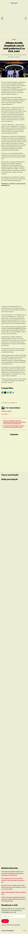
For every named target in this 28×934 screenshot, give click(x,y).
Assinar (5, 921)
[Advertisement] (14, 21)
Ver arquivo (5, 414)
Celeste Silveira (9, 54)
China (8, 402)
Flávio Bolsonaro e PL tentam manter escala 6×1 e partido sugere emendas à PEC (12, 880)
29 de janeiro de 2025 (21, 54)
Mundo (14, 39)
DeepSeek (13, 402)
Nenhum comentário (15, 57)
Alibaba (5, 402)
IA (16, 402)
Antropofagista (10, 930)
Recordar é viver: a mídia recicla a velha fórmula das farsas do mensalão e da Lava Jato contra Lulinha (13, 887)
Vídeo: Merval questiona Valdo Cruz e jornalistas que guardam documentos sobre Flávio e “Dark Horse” (12, 873)
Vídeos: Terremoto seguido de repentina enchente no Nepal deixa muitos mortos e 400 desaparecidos (13, 899)
